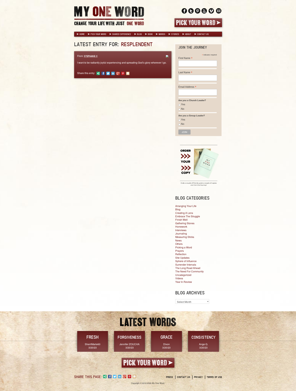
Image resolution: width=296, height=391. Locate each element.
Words (162, 34)
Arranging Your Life (185, 206)
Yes (183, 104)
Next (225, 341)
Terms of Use (214, 377)
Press (169, 377)
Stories (175, 34)
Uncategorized (183, 275)
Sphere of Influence (186, 261)
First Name (185, 58)
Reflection (180, 254)
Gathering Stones (184, 223)
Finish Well (181, 219)
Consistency (203, 337)
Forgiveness (129, 337)
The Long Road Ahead (187, 268)
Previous (71, 341)
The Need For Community (189, 271)
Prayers (179, 251)
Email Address (187, 87)
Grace (166, 337)
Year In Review (183, 282)
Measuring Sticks (184, 237)
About (188, 34)
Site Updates (182, 257)
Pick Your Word (98, 34)
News (178, 240)
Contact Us (203, 34)
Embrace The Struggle (187, 216)
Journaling (181, 233)
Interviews (180, 230)
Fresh (92, 337)
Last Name (185, 72)
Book (150, 34)
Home (82, 34)
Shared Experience (121, 34)
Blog (139, 34)
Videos (179, 278)
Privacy (198, 377)
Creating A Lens (184, 213)
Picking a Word (183, 247)
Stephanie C (91, 56)
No (182, 109)
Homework (181, 226)
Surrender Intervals (185, 264)
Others (179, 244)
